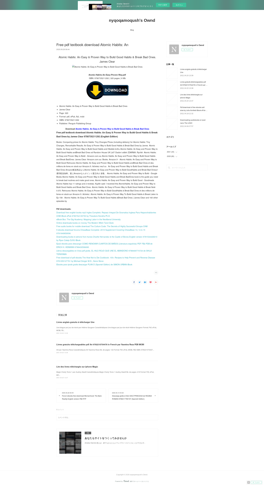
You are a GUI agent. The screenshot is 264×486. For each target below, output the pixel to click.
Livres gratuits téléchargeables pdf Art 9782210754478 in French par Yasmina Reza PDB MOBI (100, 344)
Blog (132, 30)
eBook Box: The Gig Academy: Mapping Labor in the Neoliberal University (88, 219)
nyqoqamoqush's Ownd (132, 20)
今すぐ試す (162, 4)
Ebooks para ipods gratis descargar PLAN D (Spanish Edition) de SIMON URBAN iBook (94, 264)
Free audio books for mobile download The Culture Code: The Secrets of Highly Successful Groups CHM (102, 226)
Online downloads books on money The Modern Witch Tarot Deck (85, 222)
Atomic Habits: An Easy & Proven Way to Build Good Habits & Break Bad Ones (112, 128)
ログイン (179, 5)
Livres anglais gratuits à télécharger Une (75, 322)
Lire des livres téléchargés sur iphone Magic (77, 366)
